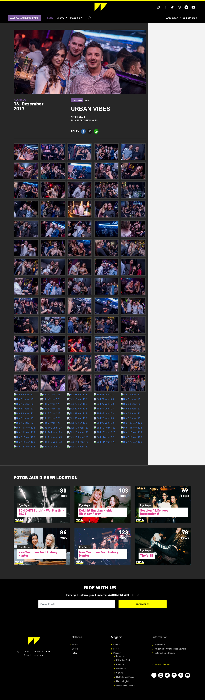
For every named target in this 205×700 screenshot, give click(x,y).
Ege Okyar (24, 505)
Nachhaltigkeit (123, 681)
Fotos (50, 18)
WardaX (75, 645)
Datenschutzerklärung (165, 653)
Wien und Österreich (125, 685)
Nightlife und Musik (125, 677)
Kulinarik (120, 664)
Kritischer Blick (123, 660)
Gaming (119, 673)
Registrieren (189, 18)
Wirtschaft (121, 669)
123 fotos (76, 100)
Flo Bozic (84, 547)
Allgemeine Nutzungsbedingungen (170, 649)
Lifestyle (120, 656)
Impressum (160, 645)
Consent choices (161, 664)
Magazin (75, 18)
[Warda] (34, 641)
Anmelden (172, 18)
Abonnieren (142, 604)
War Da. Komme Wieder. (24, 18)
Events (61, 18)
